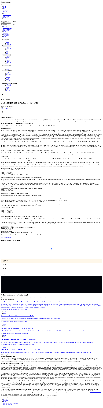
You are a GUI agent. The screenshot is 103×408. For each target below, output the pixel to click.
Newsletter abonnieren (5, 2)
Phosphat (8, 72)
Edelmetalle (6, 39)
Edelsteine (8, 80)
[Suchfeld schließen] (14, 21)
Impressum (5, 400)
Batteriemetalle (7, 55)
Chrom (7, 78)
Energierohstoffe (7, 65)
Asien (7, 89)
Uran (7, 68)
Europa (7, 87)
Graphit (8, 61)
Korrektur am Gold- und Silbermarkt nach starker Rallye (17, 316)
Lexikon (5, 36)
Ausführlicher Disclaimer (95, 392)
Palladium (8, 44)
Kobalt (7, 58)
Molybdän (8, 74)
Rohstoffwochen (7, 15)
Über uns (5, 399)
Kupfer (5, 6)
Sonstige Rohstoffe (8, 70)
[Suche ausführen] (15, 21)
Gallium (8, 75)
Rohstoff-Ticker (6, 34)
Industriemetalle (7, 45)
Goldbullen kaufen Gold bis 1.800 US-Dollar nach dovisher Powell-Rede (21, 350)
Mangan (8, 60)
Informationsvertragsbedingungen (10, 403)
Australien (8, 90)
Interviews (5, 17)
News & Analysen (7, 28)
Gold (4, 7)
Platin (7, 43)
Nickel (7, 57)
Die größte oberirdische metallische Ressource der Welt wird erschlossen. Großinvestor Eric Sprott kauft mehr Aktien (34, 302)
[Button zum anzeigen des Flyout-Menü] (1, 1)
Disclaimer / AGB (7, 401)
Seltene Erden (9, 64)
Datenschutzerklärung (8, 404)
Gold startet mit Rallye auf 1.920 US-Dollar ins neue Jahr (17, 328)
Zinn (7, 53)
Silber (7, 42)
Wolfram (8, 77)
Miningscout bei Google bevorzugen (9, 108)
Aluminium (5, 10)
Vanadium (8, 62)
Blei (7, 51)
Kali (7, 73)
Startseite (5, 26)
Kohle (7, 69)
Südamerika (8, 85)
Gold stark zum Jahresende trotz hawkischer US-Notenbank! (18, 339)
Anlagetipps (6, 35)
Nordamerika (9, 84)
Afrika (7, 88)
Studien (5, 31)
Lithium (5, 8)
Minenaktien (6, 16)
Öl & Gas (8, 66)
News (4, 13)
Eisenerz (5, 11)
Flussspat (8, 79)
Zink (7, 52)
